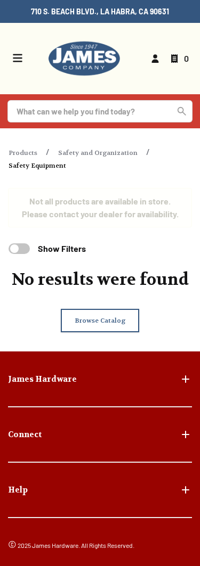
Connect (25, 434)
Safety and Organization (98, 153)
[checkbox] (19, 248)
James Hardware (42, 379)
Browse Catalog (100, 320)
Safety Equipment (37, 165)
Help (18, 490)
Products (23, 153)
